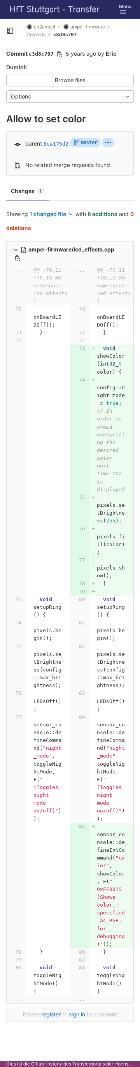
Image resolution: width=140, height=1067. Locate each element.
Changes (26, 191)
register (51, 1014)
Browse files (70, 80)
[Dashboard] (55, 9)
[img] (108, 142)
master (89, 142)
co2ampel (44, 27)
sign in (77, 1014)
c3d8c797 (65, 34)
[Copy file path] (17, 258)
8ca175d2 (56, 144)
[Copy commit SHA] (59, 54)
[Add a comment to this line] (6, 317)
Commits (36, 34)
